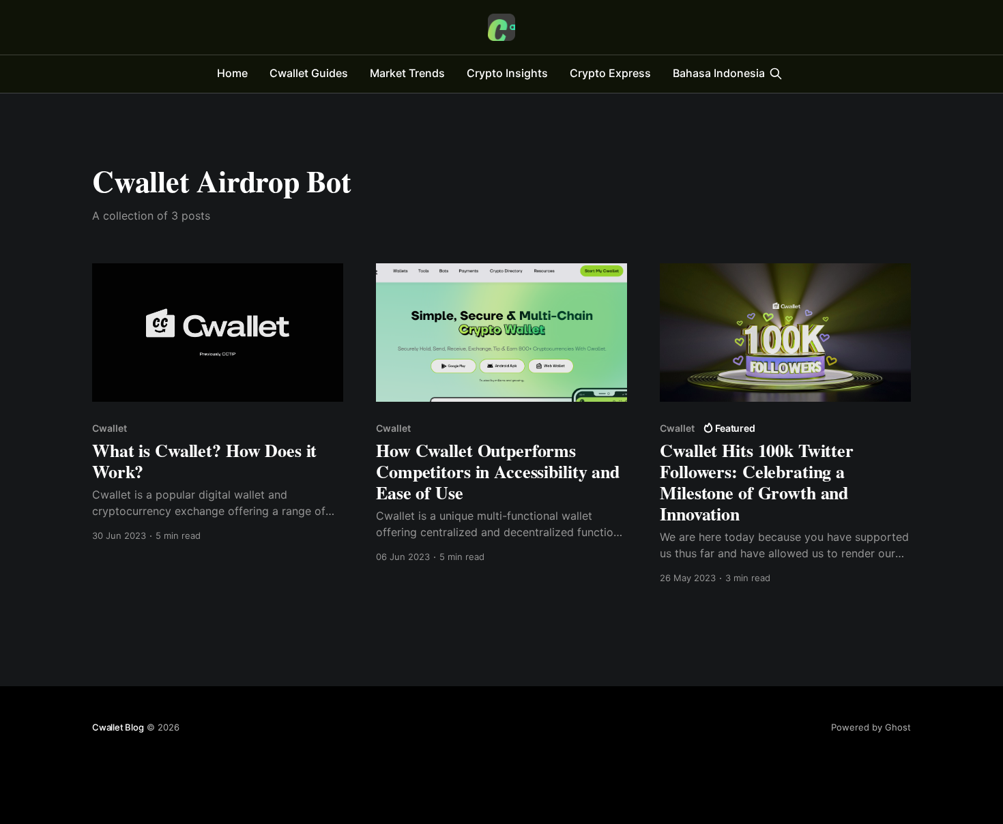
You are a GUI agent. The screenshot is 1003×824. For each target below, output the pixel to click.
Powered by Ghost (871, 727)
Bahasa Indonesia (719, 73)
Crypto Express (610, 73)
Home (232, 73)
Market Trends (407, 73)
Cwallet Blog (118, 727)
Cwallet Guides (309, 73)
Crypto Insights (507, 73)
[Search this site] (776, 74)
